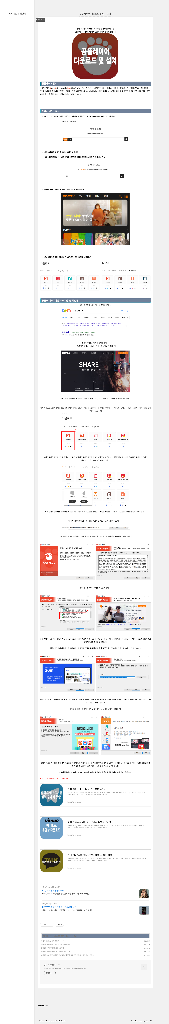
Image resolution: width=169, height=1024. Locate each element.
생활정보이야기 (48, 936)
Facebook (53, 1021)
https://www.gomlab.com (49, 887)
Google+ (63, 1021)
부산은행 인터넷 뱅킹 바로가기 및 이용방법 (54, 944)
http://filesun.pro (47, 904)
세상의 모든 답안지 (17, 13)
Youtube (58, 1021)
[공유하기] (48, 924)
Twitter (48, 1021)
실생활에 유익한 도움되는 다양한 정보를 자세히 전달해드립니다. (65, 968)
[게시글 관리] (51, 924)
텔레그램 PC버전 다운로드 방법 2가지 (52, 948)
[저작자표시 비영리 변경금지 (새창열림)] (67, 925)
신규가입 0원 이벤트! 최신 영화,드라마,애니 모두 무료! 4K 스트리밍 (67, 910)
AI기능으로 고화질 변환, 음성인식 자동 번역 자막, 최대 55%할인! (66, 894)
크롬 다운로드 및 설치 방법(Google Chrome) (54, 941)
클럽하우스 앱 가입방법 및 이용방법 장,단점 (54, 951)
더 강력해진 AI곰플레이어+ (53, 890)
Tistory (139, 1021)
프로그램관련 (58, 936)
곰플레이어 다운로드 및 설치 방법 (95, 13)
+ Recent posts (43, 1005)
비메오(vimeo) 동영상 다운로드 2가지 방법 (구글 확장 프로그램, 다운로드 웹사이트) (66, 955)
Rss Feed (41, 1021)
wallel (150, 1021)
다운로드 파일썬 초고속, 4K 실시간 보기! (59, 907)
